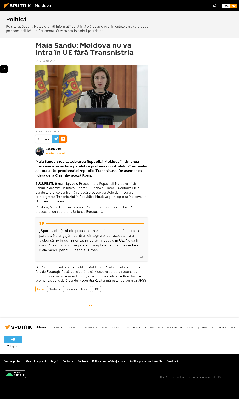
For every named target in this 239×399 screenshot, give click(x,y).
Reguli (54, 361)
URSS (96, 289)
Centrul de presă (36, 361)
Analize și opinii (197, 327)
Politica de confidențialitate (108, 361)
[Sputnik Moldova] (18, 8)
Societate (74, 327)
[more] (141, 257)
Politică (40, 289)
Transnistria (71, 289)
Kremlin (85, 289)
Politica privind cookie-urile (146, 361)
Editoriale (219, 327)
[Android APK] (15, 374)
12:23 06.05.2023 (45, 60)
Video (234, 327)
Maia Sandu (54, 289)
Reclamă (83, 361)
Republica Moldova (115, 327)
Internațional (154, 327)
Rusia (136, 327)
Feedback (172, 361)
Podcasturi (175, 327)
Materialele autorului (55, 153)
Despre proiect (13, 361)
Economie (91, 327)
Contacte (68, 361)
